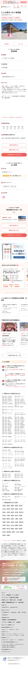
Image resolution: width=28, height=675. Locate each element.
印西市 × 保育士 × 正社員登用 (7, 426)
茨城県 (12, 515)
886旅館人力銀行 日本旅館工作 (8, 645)
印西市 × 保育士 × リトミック (7, 402)
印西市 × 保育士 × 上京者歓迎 (19, 421)
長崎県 (13, 532)
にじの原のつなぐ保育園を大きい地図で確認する (12, 117)
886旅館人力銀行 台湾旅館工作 (8, 647)
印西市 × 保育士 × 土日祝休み (19, 399)
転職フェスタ (5, 600)
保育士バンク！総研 (19, 635)
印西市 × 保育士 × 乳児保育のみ (7, 400)
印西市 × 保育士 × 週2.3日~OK (19, 430)
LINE (19, 612)
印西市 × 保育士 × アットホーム (19, 429)
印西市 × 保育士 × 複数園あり (19, 427)
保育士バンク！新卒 (14, 629)
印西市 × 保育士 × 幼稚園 (6, 450)
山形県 (4, 509)
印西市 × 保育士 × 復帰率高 (6, 430)
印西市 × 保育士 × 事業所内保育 (19, 459)
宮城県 (8, 505)
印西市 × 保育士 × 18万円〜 (18, 474)
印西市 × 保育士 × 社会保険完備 (7, 403)
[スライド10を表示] (21, 292)
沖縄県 (8, 535)
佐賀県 (4, 535)
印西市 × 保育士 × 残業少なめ (7, 423)
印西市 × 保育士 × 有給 (5, 420)
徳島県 (12, 528)
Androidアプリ (14, 607)
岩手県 (20, 505)
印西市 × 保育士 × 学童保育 (6, 460)
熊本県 (4, 532)
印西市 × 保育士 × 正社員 (6, 496)
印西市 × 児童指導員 (17, 490)
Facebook (13, 612)
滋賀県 (12, 522)
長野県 (16, 509)
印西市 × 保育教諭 (5, 486)
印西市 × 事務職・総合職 (18, 489)
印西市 (8, 540)
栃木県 (16, 515)
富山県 (4, 512)
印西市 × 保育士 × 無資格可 (18, 417)
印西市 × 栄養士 (17, 487)
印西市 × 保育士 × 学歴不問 (6, 441)
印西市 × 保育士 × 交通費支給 (7, 433)
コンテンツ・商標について (8, 622)
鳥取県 (20, 525)
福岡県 (20, 528)
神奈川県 (21, 512)
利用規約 (4, 619)
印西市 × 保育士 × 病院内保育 (19, 465)
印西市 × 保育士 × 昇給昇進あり (19, 426)
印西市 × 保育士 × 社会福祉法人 (7, 396)
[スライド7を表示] (16, 292)
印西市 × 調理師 (4, 489)
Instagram (4, 614)
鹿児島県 (9, 532)
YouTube (23, 612)
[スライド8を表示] (18, 292)
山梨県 (8, 512)
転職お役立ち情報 (14, 597)
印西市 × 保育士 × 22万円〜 (6, 475)
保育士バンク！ (5, 629)
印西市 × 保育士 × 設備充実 (6, 429)
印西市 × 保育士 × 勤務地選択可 (19, 424)
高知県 (16, 528)
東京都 (16, 512)
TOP (2, 540)
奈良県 (16, 522)
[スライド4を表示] (11, 292)
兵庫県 (4, 522)
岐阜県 (12, 518)
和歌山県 (21, 522)
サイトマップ (5, 597)
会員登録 (8, 595)
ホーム (3, 595)
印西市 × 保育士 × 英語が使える (19, 400)
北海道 (4, 505)
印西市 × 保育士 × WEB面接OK (7, 432)
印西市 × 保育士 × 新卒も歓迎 (7, 397)
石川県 (20, 509)
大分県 (17, 532)
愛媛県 (4, 528)
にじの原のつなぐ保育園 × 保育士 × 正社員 (15, 386)
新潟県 (12, 509)
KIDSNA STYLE (5, 639)
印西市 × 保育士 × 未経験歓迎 (19, 418)
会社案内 (18, 622)
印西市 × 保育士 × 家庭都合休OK (19, 432)
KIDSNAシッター (13, 639)
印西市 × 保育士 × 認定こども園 (7, 457)
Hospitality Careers (19, 644)
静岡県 (8, 518)
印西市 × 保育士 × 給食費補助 (7, 436)
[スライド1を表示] (6, 292)
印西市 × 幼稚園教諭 (17, 484)
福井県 (12, 512)
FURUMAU (11, 644)
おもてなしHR (5, 644)
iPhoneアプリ (5, 607)
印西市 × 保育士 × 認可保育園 (19, 451)
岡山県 (8, 525)
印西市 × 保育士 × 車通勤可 (18, 406)
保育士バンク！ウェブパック (8, 635)
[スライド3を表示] (9, 292)
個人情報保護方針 (12, 619)
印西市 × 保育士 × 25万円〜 (18, 475)
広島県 (4, 525)
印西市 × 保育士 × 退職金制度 (7, 424)
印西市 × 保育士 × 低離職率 (18, 423)
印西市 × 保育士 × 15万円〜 (6, 474)
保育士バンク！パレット (19, 633)
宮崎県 (21, 532)
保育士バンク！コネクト (7, 633)
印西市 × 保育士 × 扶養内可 (6, 421)
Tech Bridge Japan (6, 651)
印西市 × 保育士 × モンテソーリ (19, 396)
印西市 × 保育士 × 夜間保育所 (7, 417)
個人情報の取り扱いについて (13, 660)
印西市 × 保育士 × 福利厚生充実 (19, 402)
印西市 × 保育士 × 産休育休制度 (7, 418)
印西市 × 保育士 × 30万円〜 (18, 477)
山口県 (12, 525)
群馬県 (20, 515)
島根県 (16, 525)
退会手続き (21, 602)
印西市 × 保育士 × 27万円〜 (6, 477)
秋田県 (8, 509)
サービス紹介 (15, 595)
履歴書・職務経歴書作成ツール (9, 602)
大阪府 (20, 518)
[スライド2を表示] (9, 352)
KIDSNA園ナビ (21, 639)
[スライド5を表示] (13, 292)
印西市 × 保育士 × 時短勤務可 (7, 399)
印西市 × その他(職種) (5, 490)
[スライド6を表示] (16, 352)
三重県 (16, 518)
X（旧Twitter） (6, 612)
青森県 (16, 505)
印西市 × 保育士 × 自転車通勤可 (7, 444)
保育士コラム (13, 600)
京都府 (8, 522)
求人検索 (20, 600)
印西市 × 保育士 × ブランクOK (7, 412)
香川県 (8, 528)
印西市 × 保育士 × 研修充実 (6, 427)
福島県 (12, 505)
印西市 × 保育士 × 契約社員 (6, 499)
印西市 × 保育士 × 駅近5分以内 (19, 420)
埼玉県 (4, 515)
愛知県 (4, 518)
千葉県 (8, 515)
